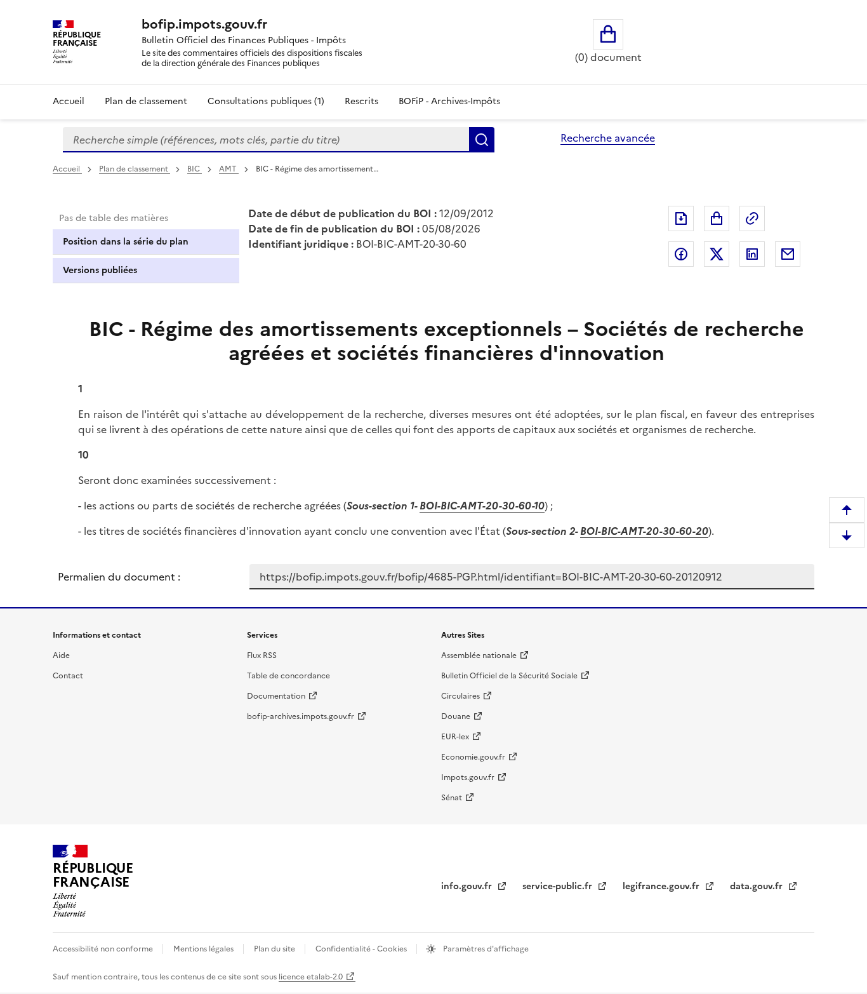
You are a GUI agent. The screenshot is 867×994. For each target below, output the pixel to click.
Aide (61, 655)
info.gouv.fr (467, 886)
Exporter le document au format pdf (681, 218)
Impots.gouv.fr (467, 777)
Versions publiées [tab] (100, 270)
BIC (194, 169)
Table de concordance (288, 676)
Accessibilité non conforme (104, 949)
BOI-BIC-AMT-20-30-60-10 (482, 505)
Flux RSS (262, 655)
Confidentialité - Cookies (362, 949)
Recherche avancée (607, 137)
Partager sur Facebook (681, 254)
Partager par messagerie (787, 254)
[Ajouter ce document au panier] (716, 218)
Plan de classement (146, 101)
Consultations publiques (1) (266, 101)
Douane (455, 716)
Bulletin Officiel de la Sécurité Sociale (509, 676)
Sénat (451, 797)
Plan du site (275, 949)
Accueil (68, 101)
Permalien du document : (119, 576)
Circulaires (460, 696)
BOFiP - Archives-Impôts (449, 101)
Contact (68, 676)
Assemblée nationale (479, 655)
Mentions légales (204, 949)
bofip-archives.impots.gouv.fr (300, 716)
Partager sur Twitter (716, 254)
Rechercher (481, 139)
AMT (229, 169)
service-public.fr (558, 886)
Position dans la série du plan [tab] (126, 241)
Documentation (276, 696)
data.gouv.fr (757, 886)
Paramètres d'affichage (485, 949)
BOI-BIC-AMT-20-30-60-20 (644, 531)
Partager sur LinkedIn (752, 254)
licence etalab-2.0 (311, 977)
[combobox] (266, 139)
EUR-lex (455, 736)
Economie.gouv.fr (473, 757)
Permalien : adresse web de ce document (752, 218)
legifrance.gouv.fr (662, 886)
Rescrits (361, 101)
